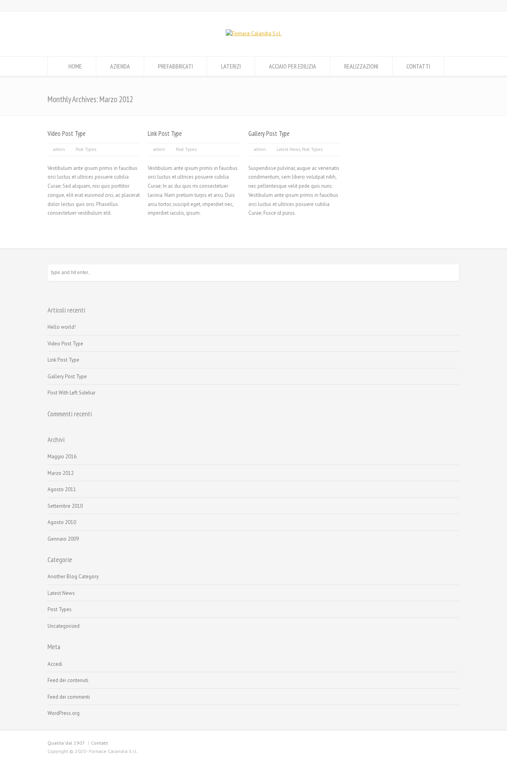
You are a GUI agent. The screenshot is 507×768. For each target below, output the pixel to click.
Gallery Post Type (269, 133)
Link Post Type (165, 133)
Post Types (86, 149)
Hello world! (62, 327)
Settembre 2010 (65, 506)
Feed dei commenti (69, 697)
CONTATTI (418, 66)
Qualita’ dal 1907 (66, 743)
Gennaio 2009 (63, 539)
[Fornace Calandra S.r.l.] (254, 33)
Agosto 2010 (62, 522)
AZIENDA (120, 66)
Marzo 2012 (61, 473)
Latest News (288, 149)
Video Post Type (67, 133)
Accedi (55, 664)
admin (59, 149)
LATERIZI (231, 66)
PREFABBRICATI (175, 66)
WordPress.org (64, 713)
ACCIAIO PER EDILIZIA (292, 66)
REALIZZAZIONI (361, 66)
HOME (75, 66)
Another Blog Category (73, 576)
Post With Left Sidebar (71, 392)
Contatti (99, 743)
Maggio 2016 (62, 456)
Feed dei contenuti (68, 680)
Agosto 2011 (62, 489)
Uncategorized (64, 626)
